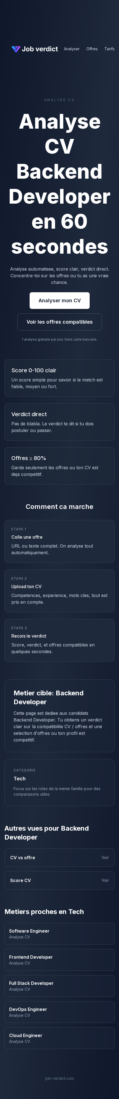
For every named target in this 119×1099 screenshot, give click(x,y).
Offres (92, 48)
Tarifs (109, 48)
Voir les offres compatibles (60, 322)
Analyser (72, 48)
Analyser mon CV (59, 300)
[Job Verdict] (34, 49)
